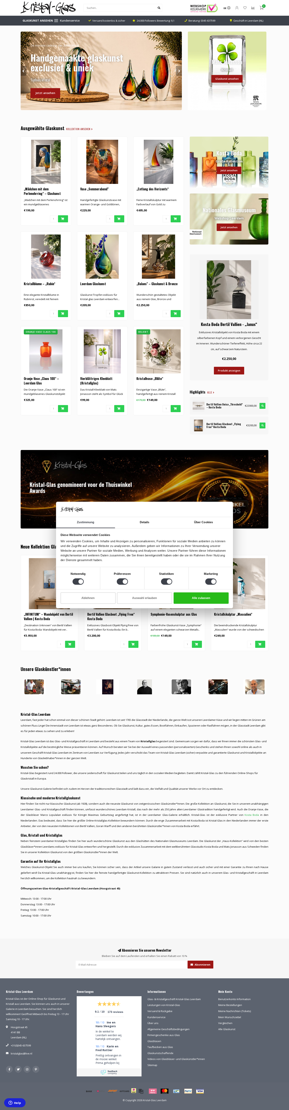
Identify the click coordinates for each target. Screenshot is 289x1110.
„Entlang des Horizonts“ (152, 189)
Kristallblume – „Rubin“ (39, 283)
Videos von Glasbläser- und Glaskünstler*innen (176, 1059)
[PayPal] (188, 1091)
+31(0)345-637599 (21, 1045)
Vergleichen (225, 1023)
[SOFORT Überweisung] (113, 1091)
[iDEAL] (133, 1093)
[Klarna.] (153, 1091)
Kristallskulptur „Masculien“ (233, 614)
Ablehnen (88, 598)
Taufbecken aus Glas (160, 1047)
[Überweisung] (89, 1091)
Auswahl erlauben (144, 598)
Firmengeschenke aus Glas (163, 1035)
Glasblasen (154, 1041)
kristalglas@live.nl (21, 1053)
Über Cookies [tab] (203, 522)
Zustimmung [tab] (85, 522)
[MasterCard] (164, 1091)
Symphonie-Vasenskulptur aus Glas (174, 614)
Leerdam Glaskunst (93, 283)
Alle (210, 392)
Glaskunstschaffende (160, 1053)
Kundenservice (70, 20)
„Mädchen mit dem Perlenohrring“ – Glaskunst (42, 191)
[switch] (122, 582)
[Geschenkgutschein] (124, 1091)
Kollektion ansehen (78, 129)
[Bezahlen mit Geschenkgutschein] (141, 1091)
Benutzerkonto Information (234, 999)
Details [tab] (144, 522)
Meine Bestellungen (230, 1005)
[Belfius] (101, 1091)
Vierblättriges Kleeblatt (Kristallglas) (96, 380)
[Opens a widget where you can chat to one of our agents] (15, 1103)
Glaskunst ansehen (227, 78)
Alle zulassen (201, 598)
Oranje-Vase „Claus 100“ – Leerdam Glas (41, 380)
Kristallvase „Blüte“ (149, 378)
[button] (24, 71)
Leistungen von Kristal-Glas (163, 1005)
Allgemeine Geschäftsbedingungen (168, 1029)
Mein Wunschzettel (229, 1017)
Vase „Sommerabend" (94, 189)
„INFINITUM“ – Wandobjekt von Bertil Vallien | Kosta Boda (48, 616)
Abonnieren (202, 964)
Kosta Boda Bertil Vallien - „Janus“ (229, 324)
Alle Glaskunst (226, 1029)
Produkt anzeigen (229, 370)
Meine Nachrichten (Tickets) (234, 1011)
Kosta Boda (252, 815)
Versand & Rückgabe (159, 1011)
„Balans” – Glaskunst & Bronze (157, 283)
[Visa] (200, 1091)
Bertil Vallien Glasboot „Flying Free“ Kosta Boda (111, 616)
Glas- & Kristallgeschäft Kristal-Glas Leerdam (174, 999)
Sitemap (152, 1065)
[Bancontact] (176, 1091)
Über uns (152, 1023)
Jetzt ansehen (45, 93)
